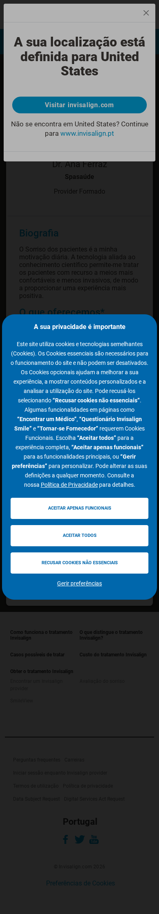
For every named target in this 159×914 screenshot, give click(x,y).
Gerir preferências (79, 583)
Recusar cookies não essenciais (80, 562)
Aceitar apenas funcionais (79, 508)
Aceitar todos (80, 535)
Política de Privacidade (69, 484)
